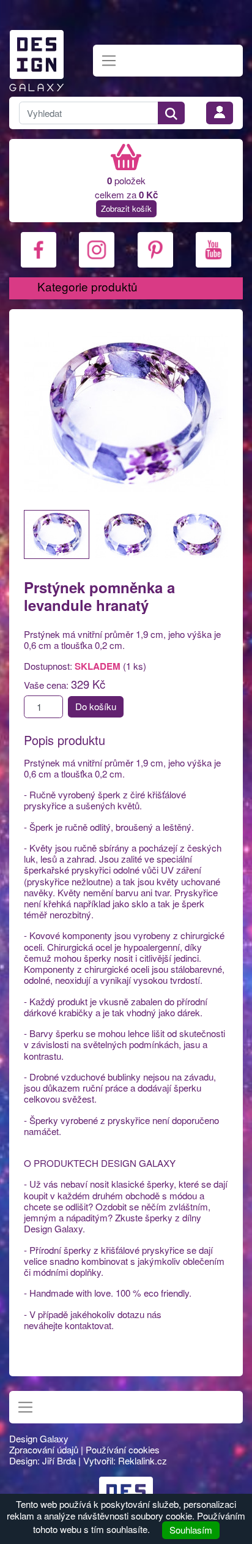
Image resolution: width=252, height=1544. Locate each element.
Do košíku (95, 706)
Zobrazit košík (126, 208)
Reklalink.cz (142, 1460)
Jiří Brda (59, 1460)
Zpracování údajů (43, 1449)
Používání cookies (123, 1449)
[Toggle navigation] (109, 61)
